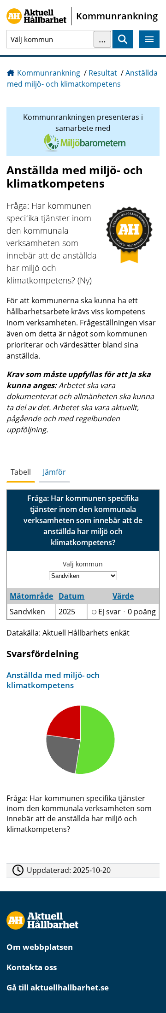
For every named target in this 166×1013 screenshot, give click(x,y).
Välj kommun (83, 564)
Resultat (103, 73)
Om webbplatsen (39, 947)
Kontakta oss (31, 967)
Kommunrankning (48, 73)
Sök (123, 39)
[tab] (20, 472)
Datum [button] (71, 596)
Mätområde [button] (31, 596)
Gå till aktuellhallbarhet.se (57, 987)
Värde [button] (123, 596)
